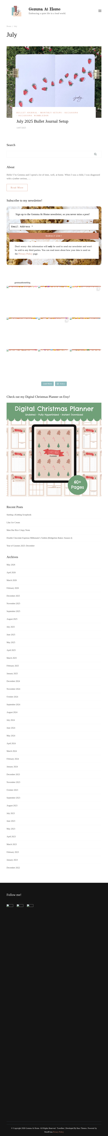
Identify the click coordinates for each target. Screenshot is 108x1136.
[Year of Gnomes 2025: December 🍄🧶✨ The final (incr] (54, 333)
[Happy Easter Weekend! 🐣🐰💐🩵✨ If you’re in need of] (85, 302)
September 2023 (13, 798)
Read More (17, 187)
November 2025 (13, 603)
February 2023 (13, 852)
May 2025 (11, 642)
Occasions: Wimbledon (33, 116)
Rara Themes (82, 1128)
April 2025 (11, 650)
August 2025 (12, 619)
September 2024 (13, 704)
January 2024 (12, 767)
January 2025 (12, 673)
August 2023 (12, 805)
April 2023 (11, 836)
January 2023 (12, 860)
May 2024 (11, 736)
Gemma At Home (44, 9)
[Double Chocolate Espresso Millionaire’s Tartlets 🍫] (22, 333)
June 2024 (11, 728)
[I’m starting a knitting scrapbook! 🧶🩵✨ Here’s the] (22, 302)
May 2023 (11, 829)
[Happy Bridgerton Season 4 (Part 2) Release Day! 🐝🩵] (85, 333)
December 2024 (13, 681)
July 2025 (11, 627)
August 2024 (12, 712)
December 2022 (13, 868)
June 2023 (11, 821)
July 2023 (11, 813)
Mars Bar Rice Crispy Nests (18, 530)
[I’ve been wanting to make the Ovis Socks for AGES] (22, 365)
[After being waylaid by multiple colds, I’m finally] (54, 365)
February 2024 (13, 759)
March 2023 (12, 844)
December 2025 (13, 596)
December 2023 (13, 774)
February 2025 (13, 666)
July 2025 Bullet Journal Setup (42, 121)
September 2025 (13, 611)
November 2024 (13, 689)
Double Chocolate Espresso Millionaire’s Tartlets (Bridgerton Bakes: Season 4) (39, 538)
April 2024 (11, 743)
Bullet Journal (27, 113)
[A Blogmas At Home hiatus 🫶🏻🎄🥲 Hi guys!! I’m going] (85, 365)
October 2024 (12, 697)
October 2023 (12, 790)
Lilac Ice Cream (13, 522)
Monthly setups (51, 113)
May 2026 (11, 565)
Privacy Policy (25, 253)
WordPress (48, 1132)
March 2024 (12, 751)
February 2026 (13, 588)
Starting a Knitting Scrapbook (19, 515)
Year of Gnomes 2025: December (21, 546)
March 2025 (12, 658)
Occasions (71, 113)
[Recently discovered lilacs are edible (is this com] (54, 302)
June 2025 (11, 634)
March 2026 (12, 580)
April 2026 (11, 572)
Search (11, 145)
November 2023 (13, 782)
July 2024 (11, 720)
